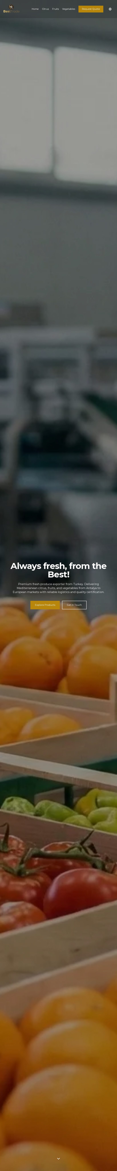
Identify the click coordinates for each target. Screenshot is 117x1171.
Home (35, 9)
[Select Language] (110, 9)
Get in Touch (74, 605)
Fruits (55, 9)
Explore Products (45, 605)
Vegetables (68, 9)
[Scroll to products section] (58, 1159)
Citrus (45, 9)
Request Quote (91, 9)
